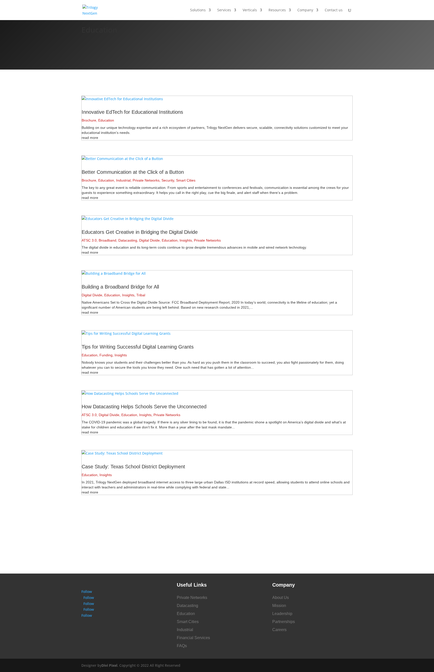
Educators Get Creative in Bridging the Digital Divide (140, 232)
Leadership (282, 613)
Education (106, 120)
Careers (279, 630)
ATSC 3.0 (89, 240)
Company (305, 10)
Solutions (198, 10)
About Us (280, 597)
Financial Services (193, 638)
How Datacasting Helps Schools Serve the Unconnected (144, 406)
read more (90, 138)
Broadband (107, 240)
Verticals (250, 10)
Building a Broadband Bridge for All (120, 287)
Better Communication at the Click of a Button (133, 172)
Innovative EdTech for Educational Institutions (132, 112)
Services (224, 10)
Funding (106, 355)
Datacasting (127, 240)
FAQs (182, 646)
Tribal (140, 295)
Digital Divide (149, 240)
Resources (277, 10)
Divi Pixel (109, 665)
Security (167, 180)
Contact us (334, 10)
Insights (186, 240)
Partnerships (283, 622)
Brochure (89, 120)
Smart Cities (185, 180)
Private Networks (146, 180)
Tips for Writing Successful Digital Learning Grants (138, 347)
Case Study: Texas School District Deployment (133, 466)
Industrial (123, 180)
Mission (279, 605)
